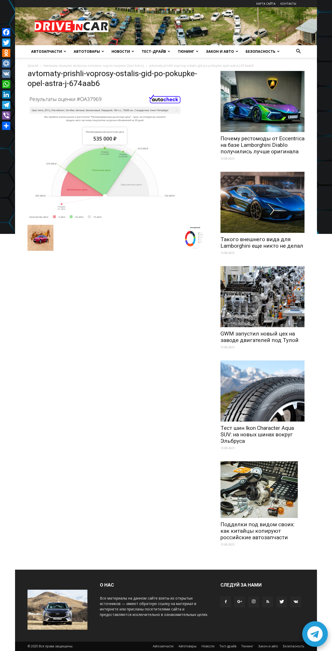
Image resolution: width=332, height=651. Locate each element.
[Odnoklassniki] (6, 53)
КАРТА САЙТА (265, 3)
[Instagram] (253, 602)
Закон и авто (220, 51)
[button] (298, 51)
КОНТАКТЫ (288, 3)
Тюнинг (186, 51)
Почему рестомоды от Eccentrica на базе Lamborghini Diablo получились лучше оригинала (262, 145)
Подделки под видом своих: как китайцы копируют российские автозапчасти (257, 531)
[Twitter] (281, 602)
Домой (32, 65)
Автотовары (87, 51)
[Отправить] (6, 126)
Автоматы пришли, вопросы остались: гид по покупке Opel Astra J (93, 65)
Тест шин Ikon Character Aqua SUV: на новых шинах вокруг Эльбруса (257, 434)
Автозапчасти (46, 51)
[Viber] (6, 115)
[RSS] (267, 602)
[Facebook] (225, 602)
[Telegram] (6, 105)
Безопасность (260, 51)
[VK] (6, 74)
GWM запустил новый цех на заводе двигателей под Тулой (259, 337)
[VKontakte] (295, 602)
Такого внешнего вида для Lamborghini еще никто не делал (261, 242)
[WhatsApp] (6, 84)
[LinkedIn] (6, 94)
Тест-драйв (154, 51)
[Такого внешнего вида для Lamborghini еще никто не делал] (262, 202)
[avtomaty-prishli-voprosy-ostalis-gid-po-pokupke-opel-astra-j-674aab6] (105, 219)
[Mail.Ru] (6, 63)
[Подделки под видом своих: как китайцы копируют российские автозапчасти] (262, 489)
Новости (121, 51)
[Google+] (239, 602)
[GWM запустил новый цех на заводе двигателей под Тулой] (262, 296)
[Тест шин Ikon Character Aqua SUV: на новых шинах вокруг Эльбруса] (262, 391)
